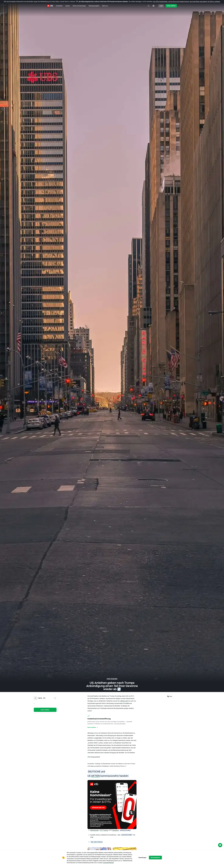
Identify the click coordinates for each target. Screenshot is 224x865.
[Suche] (148, 6)
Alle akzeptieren (155, 857)
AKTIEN (95, 775)
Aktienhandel (94, 830)
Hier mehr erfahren (97, 842)
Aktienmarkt (124, 701)
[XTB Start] (50, 5)
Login (161, 6)
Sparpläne (115, 830)
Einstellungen (142, 857)
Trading (105, 830)
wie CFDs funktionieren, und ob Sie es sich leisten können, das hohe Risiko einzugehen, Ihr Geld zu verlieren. (186, 1)
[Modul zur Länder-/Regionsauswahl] (153, 6)
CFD (101, 830)
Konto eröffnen (171, 6)
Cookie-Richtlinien (108, 863)
